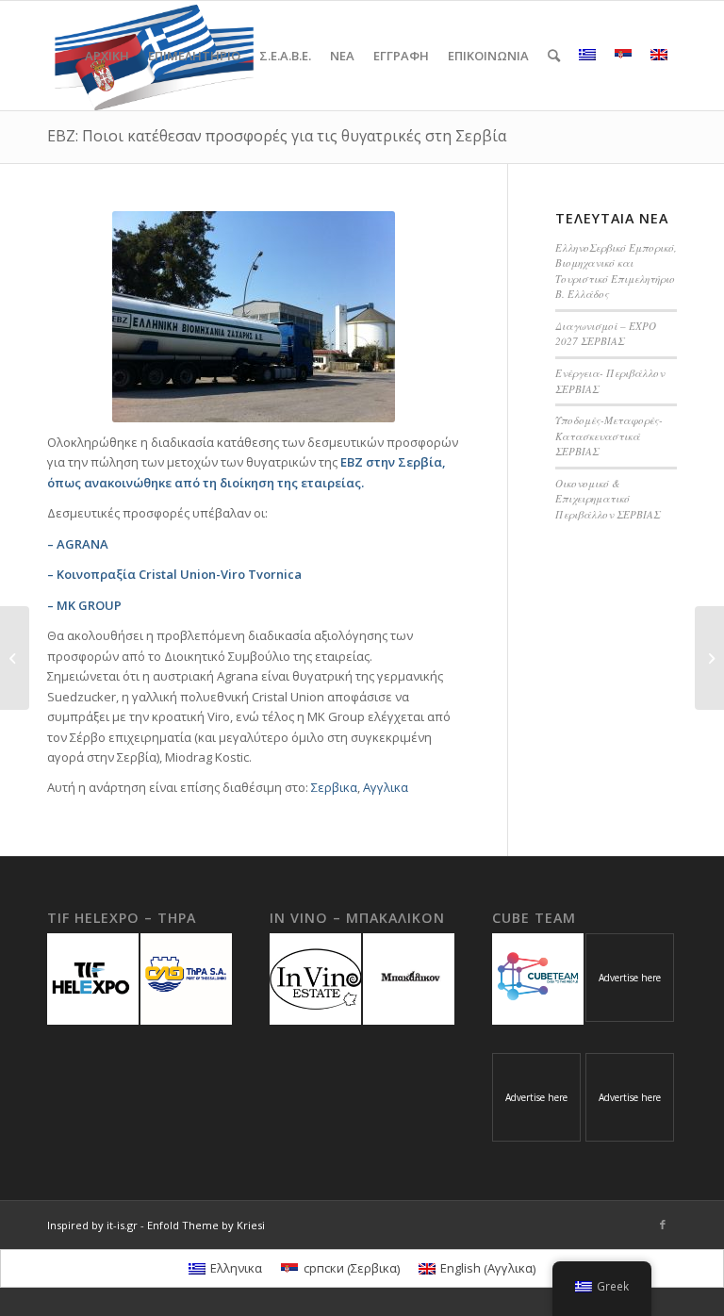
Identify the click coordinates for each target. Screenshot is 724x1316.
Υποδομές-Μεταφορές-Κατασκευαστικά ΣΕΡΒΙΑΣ (609, 435)
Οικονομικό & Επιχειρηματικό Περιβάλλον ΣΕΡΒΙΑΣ (607, 498)
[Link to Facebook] (663, 1224)
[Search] (553, 55)
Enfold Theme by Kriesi (206, 1225)
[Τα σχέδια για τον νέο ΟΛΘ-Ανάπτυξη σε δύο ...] (14, 658)
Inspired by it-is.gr (92, 1225)
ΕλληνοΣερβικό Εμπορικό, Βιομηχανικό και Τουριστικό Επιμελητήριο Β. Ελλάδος (616, 271)
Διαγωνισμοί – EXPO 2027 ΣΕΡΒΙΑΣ (605, 334)
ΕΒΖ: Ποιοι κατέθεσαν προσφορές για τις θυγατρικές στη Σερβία (276, 135)
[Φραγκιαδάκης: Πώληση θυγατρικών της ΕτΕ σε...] (709, 658)
